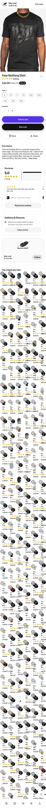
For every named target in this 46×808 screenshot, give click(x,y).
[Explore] (15, 803)
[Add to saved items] (2, 273)
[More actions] (41, 76)
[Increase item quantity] (12, 111)
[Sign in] (40, 803)
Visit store (39, 4)
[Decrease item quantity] (4, 111)
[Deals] (31, 803)
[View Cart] (23, 803)
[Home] (6, 803)
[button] (23, 173)
